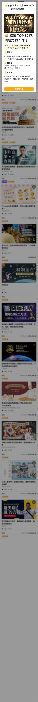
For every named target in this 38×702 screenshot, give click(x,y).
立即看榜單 (19, 89)
